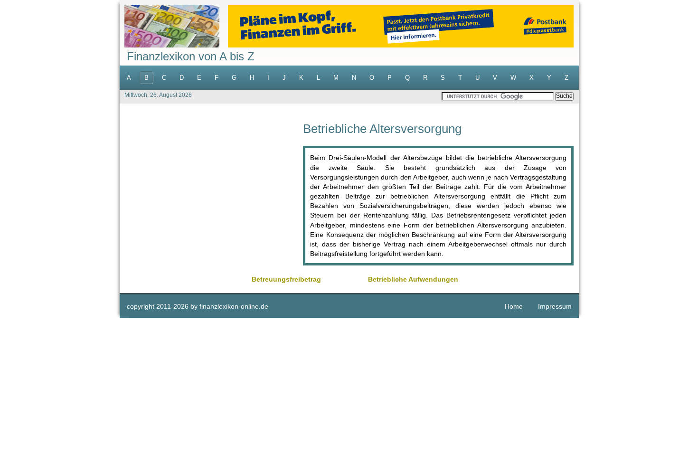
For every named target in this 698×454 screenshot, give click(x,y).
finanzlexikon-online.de (233, 306)
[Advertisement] (211, 189)
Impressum (555, 306)
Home (514, 306)
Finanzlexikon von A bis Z (191, 56)
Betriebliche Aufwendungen (413, 279)
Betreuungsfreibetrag (286, 279)
